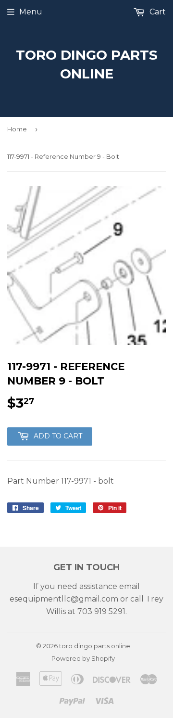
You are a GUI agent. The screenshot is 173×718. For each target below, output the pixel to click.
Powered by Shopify (83, 658)
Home (17, 129)
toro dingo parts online (87, 64)
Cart (157, 11)
